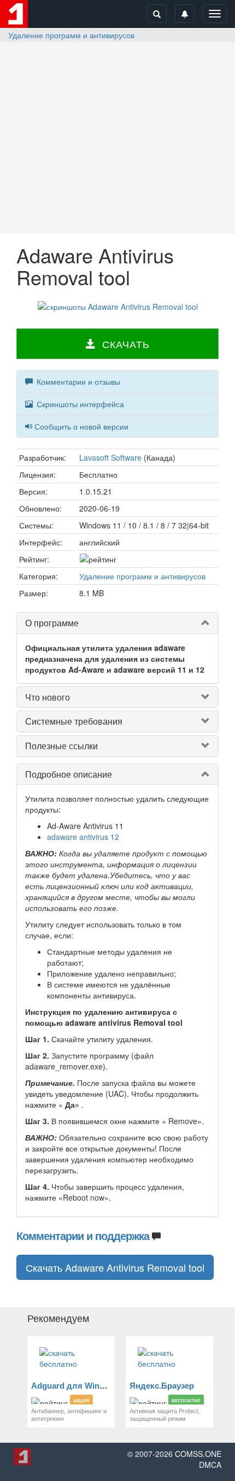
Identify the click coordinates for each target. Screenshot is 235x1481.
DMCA (210, 1464)
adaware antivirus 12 (83, 836)
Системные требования (73, 721)
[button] (117, 343)
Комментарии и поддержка (82, 1235)
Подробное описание (68, 774)
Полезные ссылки (61, 745)
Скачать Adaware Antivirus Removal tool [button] (115, 1267)
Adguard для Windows (75, 1385)
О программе (52, 622)
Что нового (47, 697)
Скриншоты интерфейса (79, 403)
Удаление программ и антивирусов (71, 35)
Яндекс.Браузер (162, 1385)
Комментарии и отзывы (77, 381)
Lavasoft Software (110, 457)
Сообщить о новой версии (81, 426)
